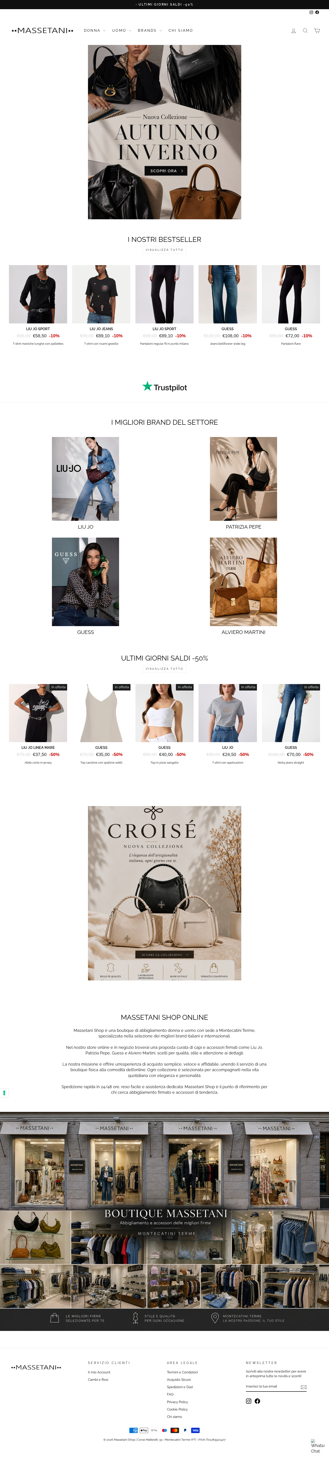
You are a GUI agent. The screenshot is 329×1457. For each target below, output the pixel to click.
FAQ (170, 1394)
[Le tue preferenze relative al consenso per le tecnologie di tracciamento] (4, 1093)
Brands (148, 30)
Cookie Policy (177, 1409)
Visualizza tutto (165, 249)
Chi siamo (174, 1417)
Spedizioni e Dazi (180, 1387)
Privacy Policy (177, 1402)
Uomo (120, 30)
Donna (93, 30)
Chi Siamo (181, 30)
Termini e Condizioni (182, 1372)
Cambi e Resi (98, 1380)
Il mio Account (99, 1372)
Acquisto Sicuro (179, 1380)
